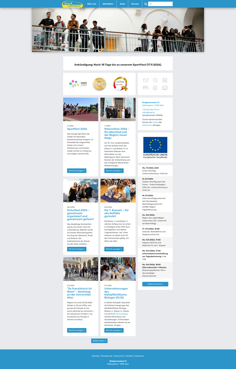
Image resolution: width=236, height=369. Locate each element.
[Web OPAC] (165, 87)
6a (112, 311)
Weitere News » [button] (99, 341)
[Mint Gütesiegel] (78, 84)
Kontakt (129, 356)
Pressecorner (106, 356)
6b (121, 311)
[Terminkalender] (165, 80)
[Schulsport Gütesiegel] (120, 84)
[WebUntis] (155, 80)
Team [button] (122, 4)
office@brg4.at (148, 112)
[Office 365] (155, 87)
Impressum (139, 356)
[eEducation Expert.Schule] (99, 84)
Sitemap (95, 356)
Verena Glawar (122, 314)
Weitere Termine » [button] (155, 284)
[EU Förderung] (155, 147)
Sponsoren (119, 356)
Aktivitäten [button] (108, 4)
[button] (45, 30)
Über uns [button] (91, 4)
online (155, 122)
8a (111, 148)
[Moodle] (145, 87)
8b (124, 148)
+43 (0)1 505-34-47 (150, 109)
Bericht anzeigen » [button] (77, 171)
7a (115, 221)
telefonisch (147, 125)
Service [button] (135, 4)
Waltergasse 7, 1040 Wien (153, 105)
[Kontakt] (145, 80)
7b (127, 221)
